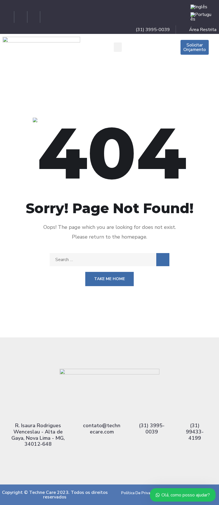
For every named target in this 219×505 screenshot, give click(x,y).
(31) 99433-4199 (195, 431)
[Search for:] (109, 259)
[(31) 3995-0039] (152, 411)
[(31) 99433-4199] (195, 411)
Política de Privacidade (141, 493)
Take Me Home (109, 279)
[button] (118, 47)
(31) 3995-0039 (152, 428)
